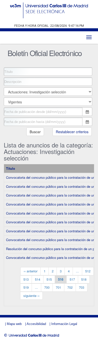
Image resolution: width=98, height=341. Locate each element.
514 (37, 279)
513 (26, 279)
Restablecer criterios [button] (72, 131)
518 (83, 279)
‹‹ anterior (30, 271)
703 (81, 287)
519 (26, 287)
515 (49, 279)
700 (47, 287)
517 (72, 279)
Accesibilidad (36, 324)
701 (58, 287)
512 (87, 271)
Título (10, 168)
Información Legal (64, 324)
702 (70, 287)
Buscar (35, 131)
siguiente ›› (31, 295)
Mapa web (14, 324)
